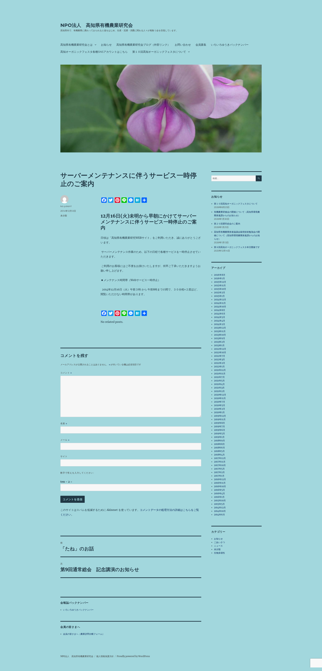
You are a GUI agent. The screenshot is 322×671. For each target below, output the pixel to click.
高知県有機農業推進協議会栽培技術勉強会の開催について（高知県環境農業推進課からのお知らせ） (237, 235)
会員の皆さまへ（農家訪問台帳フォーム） (83, 634)
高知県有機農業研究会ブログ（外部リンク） (143, 44)
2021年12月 (220, 370)
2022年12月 (220, 349)
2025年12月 (220, 282)
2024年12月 (220, 299)
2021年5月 (219, 380)
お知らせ (106, 44)
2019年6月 (219, 430)
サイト (63, 456)
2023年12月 (220, 327)
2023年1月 (219, 345)
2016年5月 (219, 490)
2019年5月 (219, 433)
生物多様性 (219, 552)
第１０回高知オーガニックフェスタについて (159, 51)
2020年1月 (219, 412)
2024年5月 (219, 317)
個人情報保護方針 (105, 656)
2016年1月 (219, 497)
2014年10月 (220, 511)
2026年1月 (219, 278)
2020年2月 (219, 408)
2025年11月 (220, 285)
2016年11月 (220, 482)
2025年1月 (219, 296)
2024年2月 (219, 324)
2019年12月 (220, 415)
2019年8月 (219, 423)
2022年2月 (219, 363)
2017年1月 (219, 475)
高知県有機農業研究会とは (76, 44)
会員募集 (201, 44)
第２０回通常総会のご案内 (227, 223)
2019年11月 (220, 419)
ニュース (218, 545)
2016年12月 (220, 479)
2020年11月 (220, 398)
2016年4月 (219, 493)
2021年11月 (219, 373)
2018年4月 (219, 454)
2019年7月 (219, 426)
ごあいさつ (219, 542)
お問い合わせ (183, 44)
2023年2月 (219, 341)
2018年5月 (219, 451)
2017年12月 (220, 458)
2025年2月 (219, 292)
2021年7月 (219, 377)
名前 (63, 423)
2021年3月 (219, 387)
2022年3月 (219, 359)
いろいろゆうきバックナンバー (230, 44)
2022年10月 (220, 352)
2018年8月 (219, 444)
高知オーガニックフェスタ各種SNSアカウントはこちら (94, 51)
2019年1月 (219, 437)
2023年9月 (219, 338)
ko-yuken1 (66, 206)
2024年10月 (220, 306)
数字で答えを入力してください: (77, 472)
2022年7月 (219, 356)
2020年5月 (219, 405)
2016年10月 (220, 486)
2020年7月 (219, 401)
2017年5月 (219, 468)
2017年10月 (220, 465)
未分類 (63, 215)
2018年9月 (219, 440)
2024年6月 (219, 313)
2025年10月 (220, 289)
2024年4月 (219, 320)
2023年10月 (220, 334)
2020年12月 (220, 394)
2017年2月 (219, 472)
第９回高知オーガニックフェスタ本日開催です (237, 247)
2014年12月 (220, 507)
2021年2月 (219, 391)
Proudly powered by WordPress (133, 656)
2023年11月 (220, 331)
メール (64, 439)
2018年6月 (219, 447)
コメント (66, 372)
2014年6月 (219, 514)
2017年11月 (219, 461)
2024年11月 (220, 303)
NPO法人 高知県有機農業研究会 (96, 25)
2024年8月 (219, 310)
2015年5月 (219, 504)
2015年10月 (220, 500)
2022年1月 (219, 366)
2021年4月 (219, 384)
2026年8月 (219, 274)
